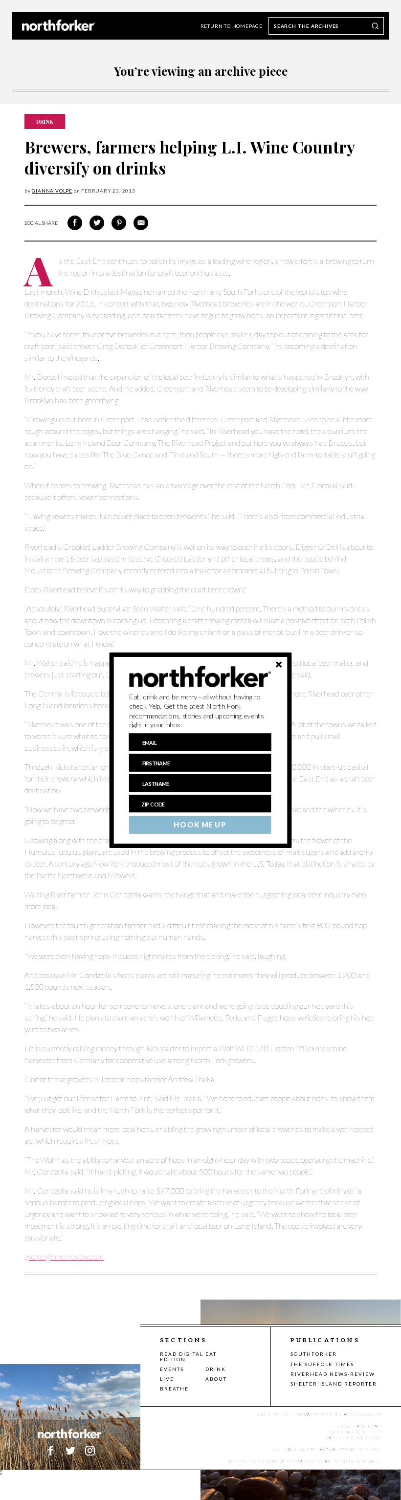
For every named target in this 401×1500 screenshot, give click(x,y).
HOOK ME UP (200, 824)
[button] (200, 710)
